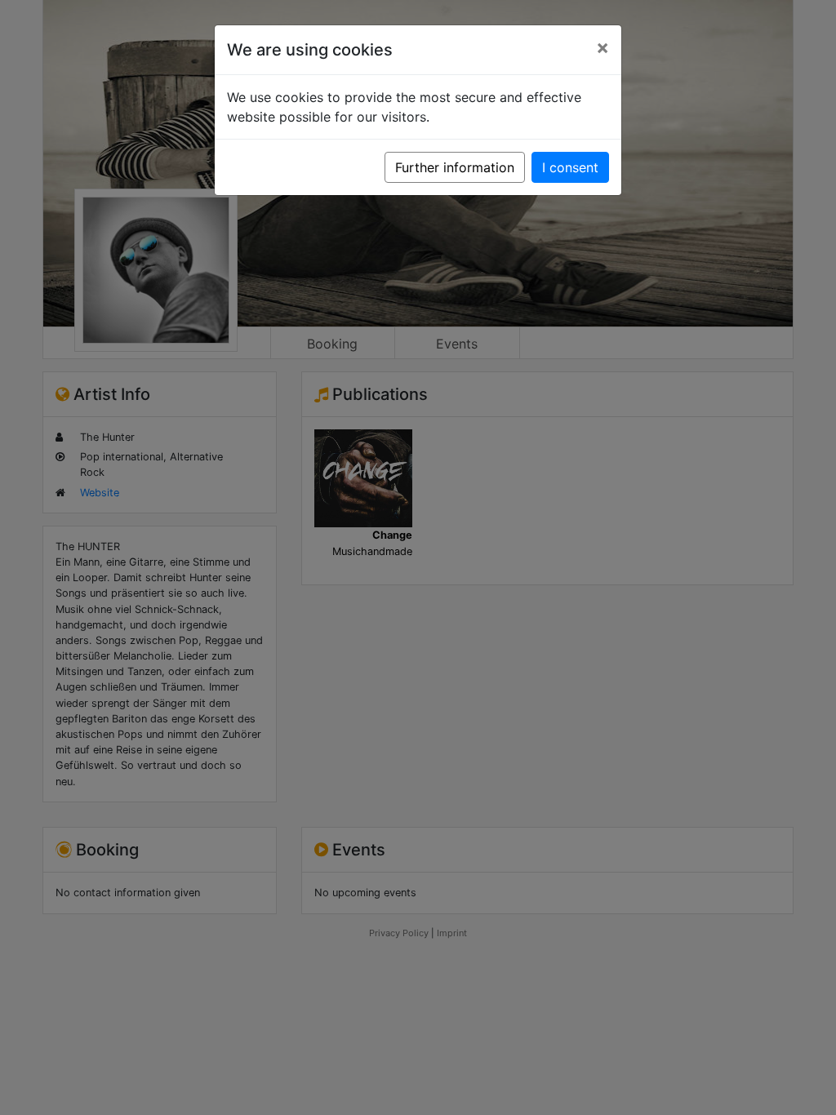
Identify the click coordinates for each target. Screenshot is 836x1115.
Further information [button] (454, 167)
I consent (570, 167)
